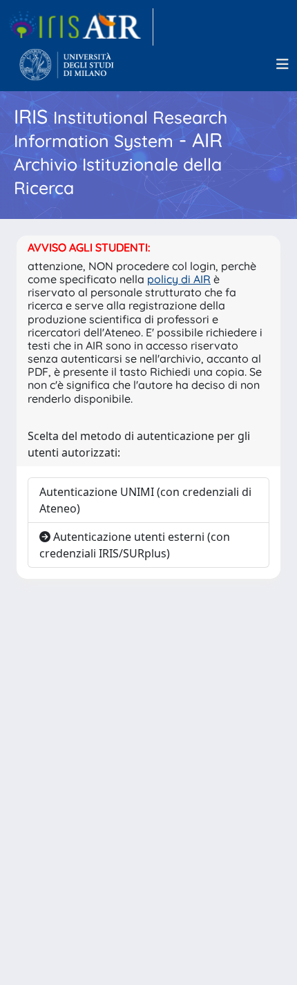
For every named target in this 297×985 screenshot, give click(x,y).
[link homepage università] (66, 64)
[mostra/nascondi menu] (282, 64)
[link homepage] (80, 27)
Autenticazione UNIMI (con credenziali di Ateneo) (145, 500)
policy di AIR (179, 279)
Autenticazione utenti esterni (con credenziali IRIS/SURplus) (134, 545)
